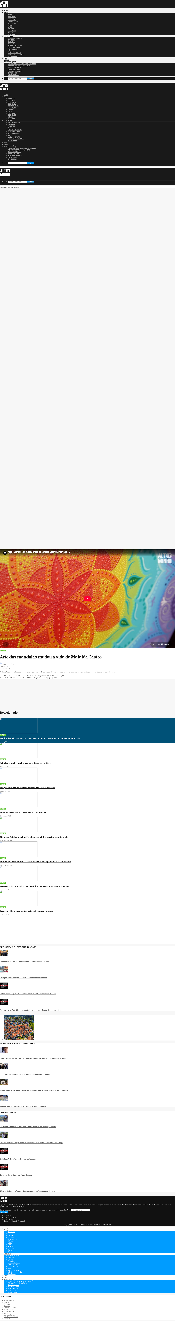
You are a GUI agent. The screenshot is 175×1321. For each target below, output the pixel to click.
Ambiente (11, 14)
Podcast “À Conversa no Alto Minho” (22, 64)
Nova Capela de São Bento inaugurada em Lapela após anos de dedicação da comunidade (34, 1090)
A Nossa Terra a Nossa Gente (19, 66)
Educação (12, 23)
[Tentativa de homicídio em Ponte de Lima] (4, 1169)
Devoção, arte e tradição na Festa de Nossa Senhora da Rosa (23, 978)
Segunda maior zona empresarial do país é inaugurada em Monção (25, 1074)
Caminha (11, 40)
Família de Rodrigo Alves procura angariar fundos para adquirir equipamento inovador (40, 738)
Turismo (11, 34)
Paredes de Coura (15, 45)
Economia (12, 20)
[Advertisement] (61, 693)
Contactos (7, 1216)
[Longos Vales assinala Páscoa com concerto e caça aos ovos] (18, 782)
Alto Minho (12, 56)
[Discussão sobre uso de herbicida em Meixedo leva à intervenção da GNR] (4, 1121)
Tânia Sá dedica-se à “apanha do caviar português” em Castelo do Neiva (27, 1191)
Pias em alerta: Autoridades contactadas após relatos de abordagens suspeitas (30, 1010)
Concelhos (8, 36)
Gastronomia (13, 21)
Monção (11, 43)
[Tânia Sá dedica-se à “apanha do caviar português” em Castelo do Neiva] (4, 1185)
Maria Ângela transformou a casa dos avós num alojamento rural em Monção (35, 861)
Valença (11, 51)
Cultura (11, 16)
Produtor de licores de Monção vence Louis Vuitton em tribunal (24, 962)
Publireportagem (15, 71)
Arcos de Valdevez (15, 38)
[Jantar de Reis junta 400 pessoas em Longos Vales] (18, 807)
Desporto (12, 18)
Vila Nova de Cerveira (16, 54)
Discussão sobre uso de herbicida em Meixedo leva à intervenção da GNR (28, 1127)
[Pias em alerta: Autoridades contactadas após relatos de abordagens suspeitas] (4, 1004)
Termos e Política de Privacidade (14, 1221)
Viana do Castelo (14, 53)
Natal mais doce (14, 69)
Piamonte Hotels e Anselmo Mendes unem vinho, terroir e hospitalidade (34, 837)
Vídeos (6, 60)
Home (6, 10)
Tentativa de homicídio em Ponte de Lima (16, 1175)
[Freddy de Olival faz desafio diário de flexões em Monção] (18, 905)
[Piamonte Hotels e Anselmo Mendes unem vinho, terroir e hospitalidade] (18, 832)
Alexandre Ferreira (9, 664)
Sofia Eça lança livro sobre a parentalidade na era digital (26, 763)
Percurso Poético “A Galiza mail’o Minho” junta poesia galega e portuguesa (34, 886)
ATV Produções (10, 62)
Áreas (6, 12)
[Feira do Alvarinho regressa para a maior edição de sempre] (4, 1101)
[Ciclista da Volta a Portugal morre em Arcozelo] (4, 1153)
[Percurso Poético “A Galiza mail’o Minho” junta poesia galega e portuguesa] (18, 881)
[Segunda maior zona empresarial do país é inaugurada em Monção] (4, 1068)
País (5, 58)
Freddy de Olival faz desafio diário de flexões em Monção (26, 911)
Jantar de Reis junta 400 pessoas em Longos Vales (23, 812)
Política (11, 29)
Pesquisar (31, 78)
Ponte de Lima (13, 49)
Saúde (10, 32)
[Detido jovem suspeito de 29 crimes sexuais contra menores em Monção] (4, 988)
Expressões (12, 73)
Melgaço (11, 42)
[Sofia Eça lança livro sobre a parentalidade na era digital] (18, 757)
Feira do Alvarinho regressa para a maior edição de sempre (23, 1106)
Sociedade (12, 31)
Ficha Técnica (8, 1219)
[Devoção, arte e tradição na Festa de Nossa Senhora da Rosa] (4, 972)
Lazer (10, 27)
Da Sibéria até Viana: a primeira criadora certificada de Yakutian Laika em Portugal (31, 1143)
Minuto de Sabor (14, 67)
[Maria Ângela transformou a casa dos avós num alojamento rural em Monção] (18, 856)
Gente (10, 25)
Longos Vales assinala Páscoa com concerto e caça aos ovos (27, 788)
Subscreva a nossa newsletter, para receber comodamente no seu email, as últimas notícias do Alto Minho (35, 1210)
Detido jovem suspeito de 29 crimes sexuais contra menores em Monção (28, 994)
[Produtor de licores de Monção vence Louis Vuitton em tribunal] (4, 956)
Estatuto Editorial (10, 1217)
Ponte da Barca (14, 47)
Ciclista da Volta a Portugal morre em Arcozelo (18, 1159)
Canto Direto (13, 75)
